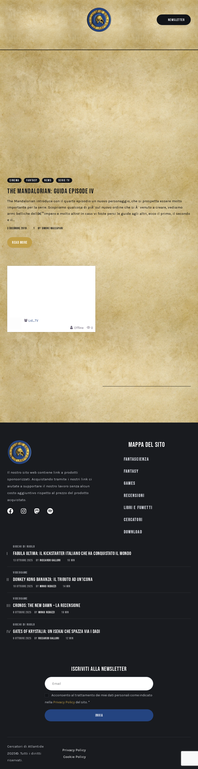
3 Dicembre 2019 (17, 228)
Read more (20, 242)
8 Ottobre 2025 (22, 612)
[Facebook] (9, 20)
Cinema (14, 180)
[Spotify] (30, 20)
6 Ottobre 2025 (22, 638)
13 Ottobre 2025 (23, 560)
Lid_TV (33, 320)
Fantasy (31, 180)
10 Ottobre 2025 (23, 586)
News (47, 180)
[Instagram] (16, 20)
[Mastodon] (23, 20)
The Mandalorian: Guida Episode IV (50, 191)
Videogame (20, 572)
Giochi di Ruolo (24, 546)
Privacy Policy (64, 702)
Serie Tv (64, 180)
